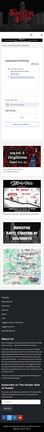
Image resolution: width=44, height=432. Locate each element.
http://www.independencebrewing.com (22, 77)
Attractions (6, 306)
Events (4, 314)
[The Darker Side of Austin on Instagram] (14, 417)
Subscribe (7, 408)
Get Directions (14, 74)
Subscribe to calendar (21, 124)
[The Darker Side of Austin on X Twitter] (9, 417)
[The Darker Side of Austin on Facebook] (4, 417)
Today (22, 117)
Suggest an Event (8, 327)
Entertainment (7, 302)
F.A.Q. (3, 318)
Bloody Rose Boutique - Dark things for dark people (21, 214)
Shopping (5, 297)
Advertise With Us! (8, 331)
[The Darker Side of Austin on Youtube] (20, 417)
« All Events (34, 64)
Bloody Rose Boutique (12, 378)
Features (5, 310)
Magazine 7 (17, 429)
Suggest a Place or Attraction (12, 322)
